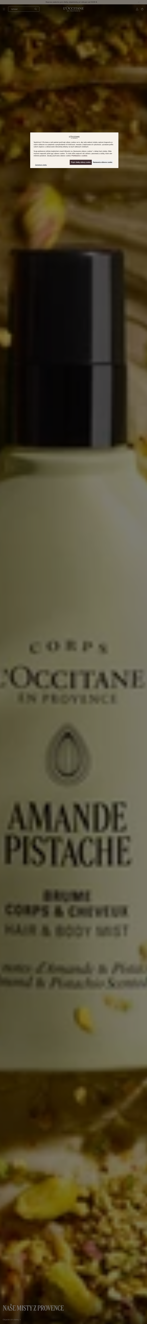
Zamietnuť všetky (41, 165)
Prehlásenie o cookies (79, 156)
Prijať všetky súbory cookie (80, 162)
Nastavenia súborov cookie (102, 162)
